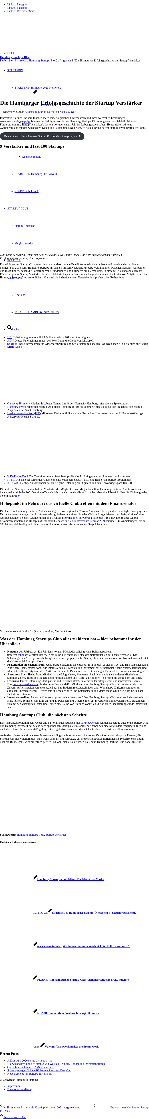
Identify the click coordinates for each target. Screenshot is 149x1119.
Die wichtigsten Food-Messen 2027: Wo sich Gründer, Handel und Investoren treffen (56, 1063)
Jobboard (23, 654)
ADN (10, 340)
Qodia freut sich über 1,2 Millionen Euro (30, 1067)
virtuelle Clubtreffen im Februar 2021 (83, 520)
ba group (12, 343)
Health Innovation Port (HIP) (24, 413)
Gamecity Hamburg (18, 403)
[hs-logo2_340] (27, 32)
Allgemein (31, 111)
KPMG (11, 479)
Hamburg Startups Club (30, 834)
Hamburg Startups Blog (15, 57)
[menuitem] (78, 1086)
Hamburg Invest (16, 406)
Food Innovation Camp (26, 684)
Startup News (46, 111)
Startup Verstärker (56, 834)
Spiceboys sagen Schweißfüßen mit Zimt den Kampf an (39, 1070)
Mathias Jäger (67, 111)
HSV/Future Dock (18, 476)
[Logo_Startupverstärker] (18, 93)
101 (9, 337)
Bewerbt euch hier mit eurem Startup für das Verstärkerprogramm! (42, 136)
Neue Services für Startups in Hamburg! (30, 1073)
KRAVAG (13, 482)
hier (17, 495)
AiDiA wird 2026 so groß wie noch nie (29, 1060)
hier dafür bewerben (87, 722)
